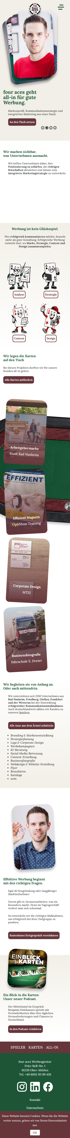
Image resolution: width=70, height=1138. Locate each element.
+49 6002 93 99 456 (38, 1074)
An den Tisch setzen (22, 122)
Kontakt (35, 1100)
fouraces (35, 10)
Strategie (51, 294)
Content (19, 338)
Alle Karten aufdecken (19, 379)
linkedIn (35, 1087)
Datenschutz (35, 1108)
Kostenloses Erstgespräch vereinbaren (34, 935)
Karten (35, 1047)
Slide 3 (51, 128)
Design (51, 338)
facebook (48, 1087)
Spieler (18, 1047)
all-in (52, 1047)
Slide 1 (43, 128)
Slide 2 (47, 128)
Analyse (19, 294)
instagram (22, 1087)
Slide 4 (55, 128)
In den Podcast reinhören (25, 1029)
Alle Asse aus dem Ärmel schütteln (31, 725)
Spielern (24, 712)
